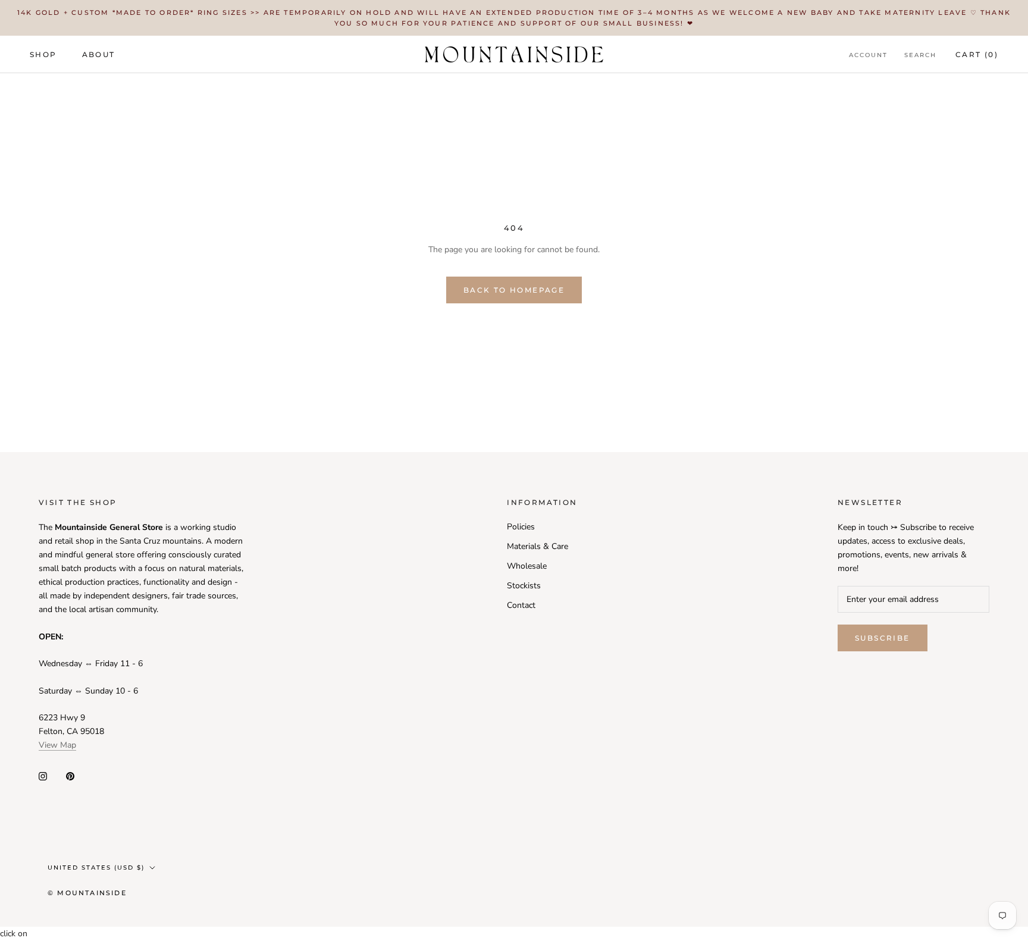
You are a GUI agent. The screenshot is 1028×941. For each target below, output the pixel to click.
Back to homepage (514, 290)
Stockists (524, 585)
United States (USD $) (96, 867)
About (98, 54)
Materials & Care (537, 546)
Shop (43, 54)
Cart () (976, 54)
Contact (521, 605)
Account (868, 55)
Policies (521, 526)
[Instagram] (43, 776)
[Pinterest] (70, 776)
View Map (57, 745)
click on (13, 933)
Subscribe (882, 637)
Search (920, 55)
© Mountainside (87, 893)
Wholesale (527, 566)
